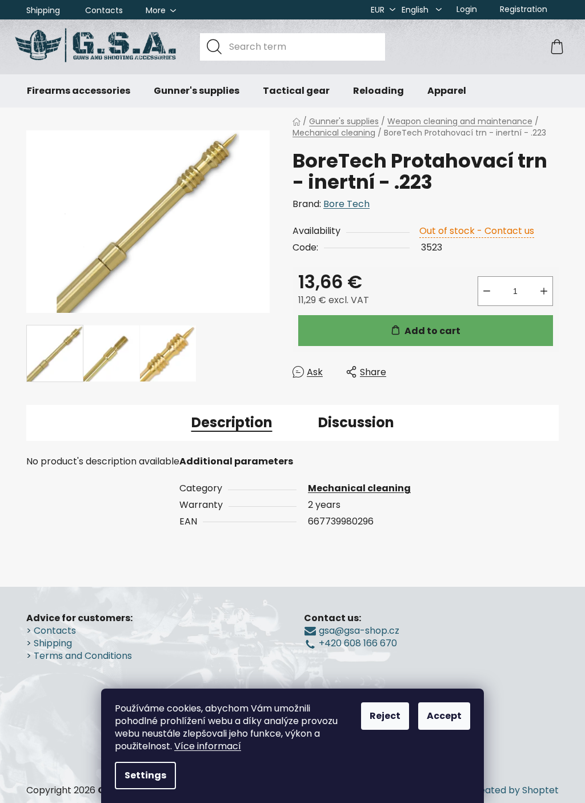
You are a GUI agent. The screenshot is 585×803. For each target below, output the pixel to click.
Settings (145, 775)
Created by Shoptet (513, 790)
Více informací (207, 746)
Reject (385, 715)
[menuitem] (78, 91)
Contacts (104, 10)
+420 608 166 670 (358, 643)
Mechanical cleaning (359, 488)
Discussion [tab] (356, 422)
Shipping (43, 10)
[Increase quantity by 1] (543, 291)
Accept (444, 715)
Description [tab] (232, 422)
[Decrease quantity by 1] (486, 291)
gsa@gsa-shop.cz (359, 631)
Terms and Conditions (83, 656)
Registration (523, 9)
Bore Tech (346, 203)
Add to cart (432, 330)
